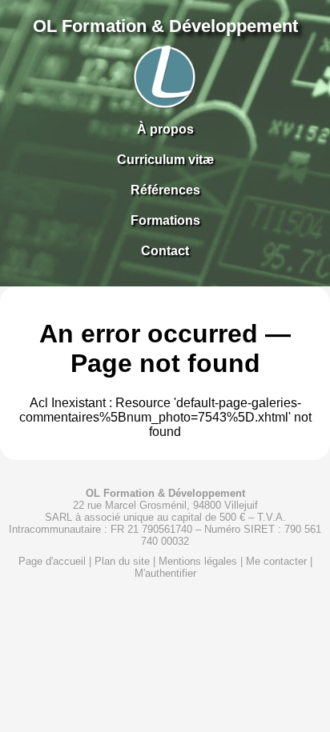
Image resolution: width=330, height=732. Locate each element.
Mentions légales (198, 561)
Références (165, 190)
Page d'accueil (52, 561)
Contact (165, 251)
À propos (165, 129)
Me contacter (276, 561)
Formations (165, 220)
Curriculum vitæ (165, 159)
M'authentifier (165, 573)
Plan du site (122, 561)
